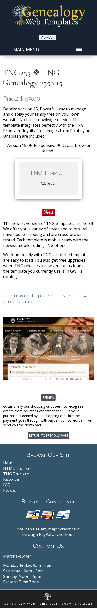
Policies (9, 490)
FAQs (7, 484)
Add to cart (48, 183)
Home (7, 463)
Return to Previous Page (48, 435)
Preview (48, 397)
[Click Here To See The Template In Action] (48, 378)
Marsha (10, 556)
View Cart (47, 37)
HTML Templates (17, 468)
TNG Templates (16, 473)
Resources (11, 479)
